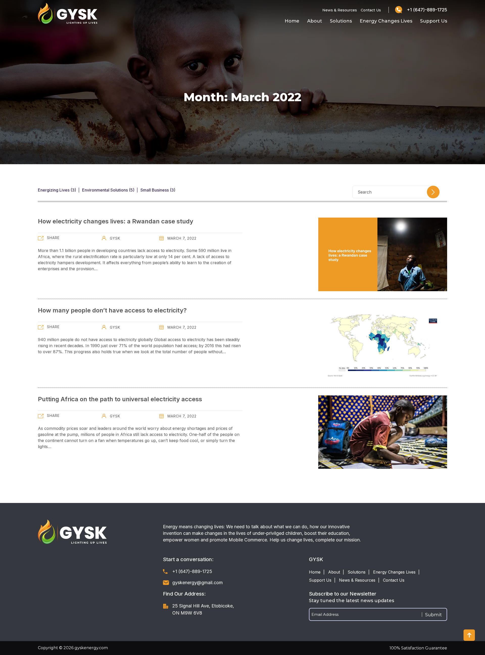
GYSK (114, 238)
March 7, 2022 (181, 238)
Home (292, 21)
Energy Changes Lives (386, 21)
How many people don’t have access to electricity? (112, 310)
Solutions (341, 21)
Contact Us (371, 10)
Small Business (154, 190)
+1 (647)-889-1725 (426, 9)
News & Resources (339, 10)
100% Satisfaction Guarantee (418, 648)
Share (53, 238)
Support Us (433, 21)
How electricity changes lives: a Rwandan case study (115, 221)
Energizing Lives (53, 190)
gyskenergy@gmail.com (197, 582)
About (314, 21)
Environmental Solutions (105, 190)
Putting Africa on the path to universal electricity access (120, 399)
